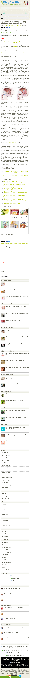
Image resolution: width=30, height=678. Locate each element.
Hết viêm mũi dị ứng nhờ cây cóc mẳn (14, 400)
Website (2, 271)
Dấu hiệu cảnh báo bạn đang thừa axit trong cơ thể (16, 637)
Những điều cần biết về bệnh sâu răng (11, 189)
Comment (3, 250)
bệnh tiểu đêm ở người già (18, 52)
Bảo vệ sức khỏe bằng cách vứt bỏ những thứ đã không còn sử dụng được (17, 434)
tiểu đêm (17, 45)
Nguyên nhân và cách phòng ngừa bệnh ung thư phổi (14, 199)
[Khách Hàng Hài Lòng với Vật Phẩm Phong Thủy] (15, 575)
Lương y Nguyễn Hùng (23, 665)
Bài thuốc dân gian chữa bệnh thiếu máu (15, 410)
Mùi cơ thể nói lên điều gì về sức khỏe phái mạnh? (15, 344)
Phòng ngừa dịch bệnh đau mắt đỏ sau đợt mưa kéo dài (14, 200)
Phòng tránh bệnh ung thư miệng (13, 320)
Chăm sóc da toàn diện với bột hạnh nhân (14, 613)
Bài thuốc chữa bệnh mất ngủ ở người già (15, 417)
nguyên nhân (3, 52)
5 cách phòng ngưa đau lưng (11, 632)
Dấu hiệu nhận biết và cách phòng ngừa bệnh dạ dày (17, 354)
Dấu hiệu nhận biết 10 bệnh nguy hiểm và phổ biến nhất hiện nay (16, 428)
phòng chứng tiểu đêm (11, 142)
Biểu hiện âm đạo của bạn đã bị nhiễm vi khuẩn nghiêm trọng (16, 378)
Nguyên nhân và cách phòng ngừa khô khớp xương (13, 198)
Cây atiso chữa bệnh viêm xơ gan (13, 393)
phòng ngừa (5, 244)
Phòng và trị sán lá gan (8, 193)
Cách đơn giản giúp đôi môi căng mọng (13, 607)
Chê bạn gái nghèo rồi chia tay (11, 599)
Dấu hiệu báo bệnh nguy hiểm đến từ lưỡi (15, 440)
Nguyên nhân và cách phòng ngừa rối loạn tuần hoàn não (15, 192)
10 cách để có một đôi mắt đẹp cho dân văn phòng (15, 384)
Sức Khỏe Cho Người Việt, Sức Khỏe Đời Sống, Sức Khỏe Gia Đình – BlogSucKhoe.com (15, 665)
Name (2, 262)
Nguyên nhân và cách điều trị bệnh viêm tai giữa (17, 367)
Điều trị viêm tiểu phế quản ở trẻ (13, 283)
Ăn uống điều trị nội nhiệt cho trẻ (13, 289)
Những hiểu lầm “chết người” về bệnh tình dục (16, 330)
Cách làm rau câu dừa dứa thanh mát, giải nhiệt (16, 336)
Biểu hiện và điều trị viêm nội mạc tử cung (15, 306)
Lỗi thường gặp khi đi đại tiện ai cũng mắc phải (16, 313)
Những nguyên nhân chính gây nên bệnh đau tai (13, 188)
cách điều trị (13, 243)
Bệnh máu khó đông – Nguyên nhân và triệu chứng (13, 187)
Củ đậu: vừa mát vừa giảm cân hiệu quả (14, 360)
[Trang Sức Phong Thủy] (15, 172)
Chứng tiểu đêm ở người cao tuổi (10, 181)
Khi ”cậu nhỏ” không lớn (10, 593)
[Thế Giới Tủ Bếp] (15, 578)
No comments (18, 25)
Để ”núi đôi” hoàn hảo (9, 618)
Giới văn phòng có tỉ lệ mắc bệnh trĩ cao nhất (12, 202)
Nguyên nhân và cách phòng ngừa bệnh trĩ (12, 203)
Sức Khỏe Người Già (10, 25)
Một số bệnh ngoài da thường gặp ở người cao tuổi (16, 627)
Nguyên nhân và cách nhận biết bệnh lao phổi (12, 182)
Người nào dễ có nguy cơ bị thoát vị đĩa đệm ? (13, 191)
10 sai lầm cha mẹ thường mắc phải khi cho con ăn (16, 297)
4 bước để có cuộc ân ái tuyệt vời (12, 588)
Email (2, 267)
